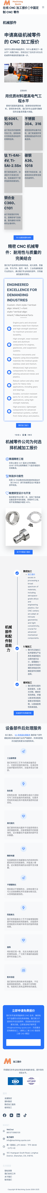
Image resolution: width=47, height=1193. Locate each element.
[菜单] (43, 7)
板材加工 (8, 1107)
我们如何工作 (10, 1173)
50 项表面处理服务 (22, 735)
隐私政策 (8, 1171)
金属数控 (8, 1098)
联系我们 (8, 1180)
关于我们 (8, 1177)
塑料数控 (8, 1101)
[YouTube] (11, 1115)
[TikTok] (25, 1115)
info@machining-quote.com (18, 1140)
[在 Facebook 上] (4, 1115)
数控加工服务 (10, 1104)
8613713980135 (13, 1132)
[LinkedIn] (18, 1115)
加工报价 (31, 574)
